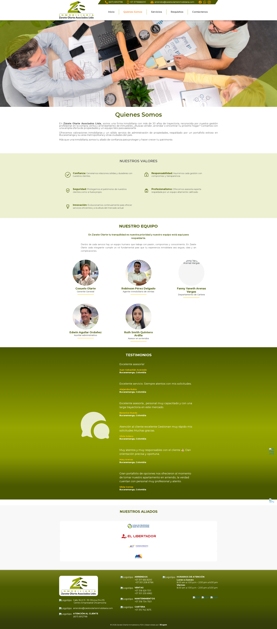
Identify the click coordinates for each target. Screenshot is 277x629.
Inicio (111, 12)
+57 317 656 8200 (143, 580)
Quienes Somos (132, 12)
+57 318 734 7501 (143, 601)
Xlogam (163, 625)
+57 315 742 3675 (143, 610)
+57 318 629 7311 (143, 590)
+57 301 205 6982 (143, 593)
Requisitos (177, 12)
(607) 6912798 (115, 2)
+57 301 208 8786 (144, 582)
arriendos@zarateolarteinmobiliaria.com (174, 2)
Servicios (156, 12)
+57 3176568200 (138, 2)
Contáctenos (200, 12)
